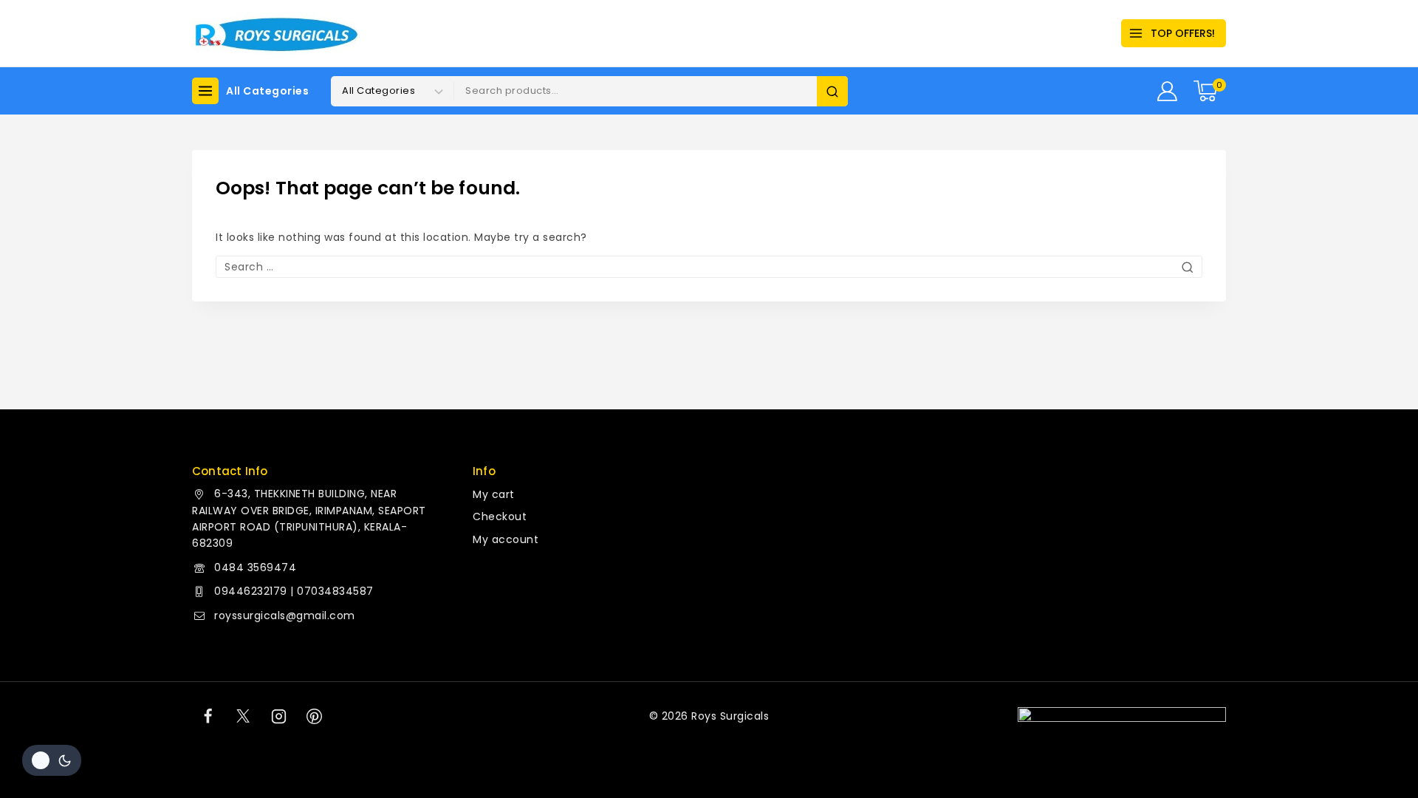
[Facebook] (207, 716)
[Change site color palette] (51, 760)
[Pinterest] (314, 716)
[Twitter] (242, 716)
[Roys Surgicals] (275, 33)
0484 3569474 (255, 567)
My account (505, 539)
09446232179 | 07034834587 (294, 591)
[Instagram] (279, 716)
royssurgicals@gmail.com (284, 615)
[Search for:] (709, 266)
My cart (494, 494)
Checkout (500, 516)
